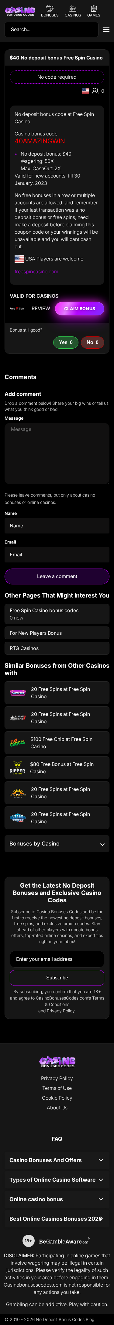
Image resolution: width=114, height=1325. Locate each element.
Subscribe (57, 977)
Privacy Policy (57, 1078)
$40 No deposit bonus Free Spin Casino (56, 58)
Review (41, 308)
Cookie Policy (57, 1098)
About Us (57, 1107)
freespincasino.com (36, 271)
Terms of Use (57, 1088)
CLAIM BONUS (79, 308)
